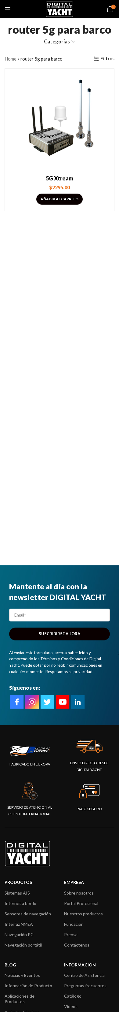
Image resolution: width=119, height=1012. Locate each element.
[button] (59, 199)
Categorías (57, 41)
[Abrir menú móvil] (8, 9)
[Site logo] (59, 8)
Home (10, 58)
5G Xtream (59, 178)
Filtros (107, 58)
